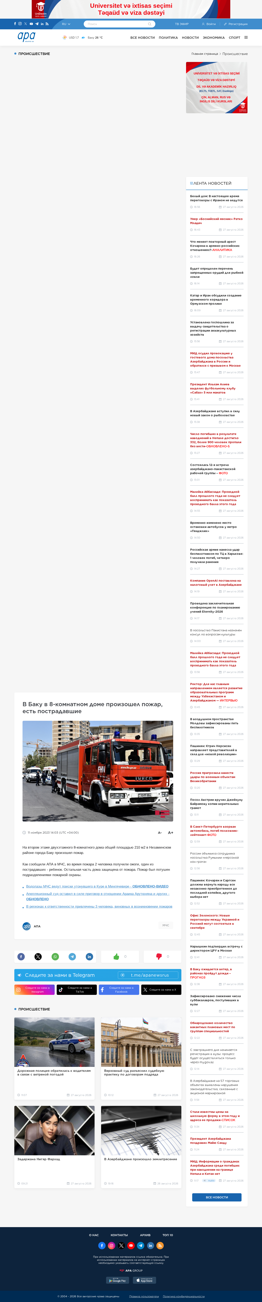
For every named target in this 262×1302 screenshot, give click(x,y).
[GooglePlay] (117, 1281)
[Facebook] (15, 24)
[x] (121, 1246)
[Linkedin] (42, 24)
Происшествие (235, 54)
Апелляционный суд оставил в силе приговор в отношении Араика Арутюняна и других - (97, 896)
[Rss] (47, 24)
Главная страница (205, 53)
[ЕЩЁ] (244, 37)
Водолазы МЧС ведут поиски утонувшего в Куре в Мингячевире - (97, 886)
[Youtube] (31, 24)
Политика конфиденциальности (184, 1296)
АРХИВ (145, 1235)
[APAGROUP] (131, 1271)
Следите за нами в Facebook (121, 989)
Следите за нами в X (162, 989)
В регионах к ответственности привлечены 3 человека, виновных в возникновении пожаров (99, 906)
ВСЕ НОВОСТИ (142, 38)
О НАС (94, 1235)
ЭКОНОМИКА (214, 38)
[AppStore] (144, 1281)
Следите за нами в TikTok (80, 989)
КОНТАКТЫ (119, 1235)
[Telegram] (36, 24)
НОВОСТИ (190, 38)
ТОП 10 (168, 1235)
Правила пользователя (144, 1296)
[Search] (149, 24)
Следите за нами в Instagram (37, 989)
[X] (25, 24)
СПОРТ (234, 38)
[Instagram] (20, 24)
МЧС (166, 925)
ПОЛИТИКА (168, 38)
